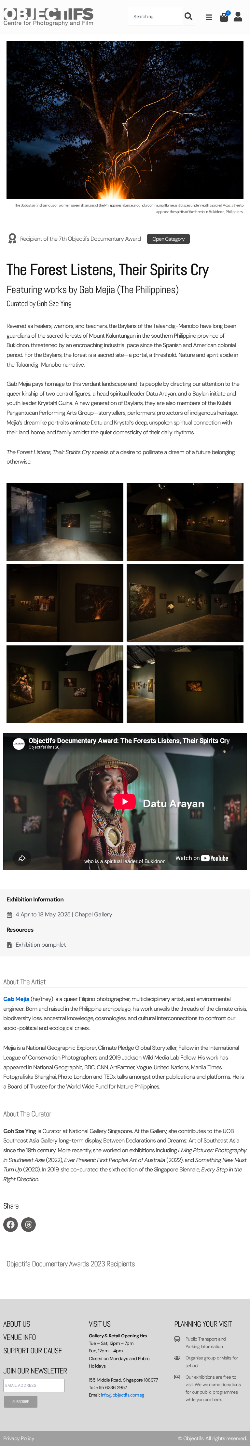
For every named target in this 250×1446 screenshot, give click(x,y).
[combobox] (155, 16)
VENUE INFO (19, 1337)
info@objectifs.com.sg (122, 1395)
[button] (10, 1224)
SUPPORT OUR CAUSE (32, 1350)
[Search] (190, 16)
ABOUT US (16, 1324)
